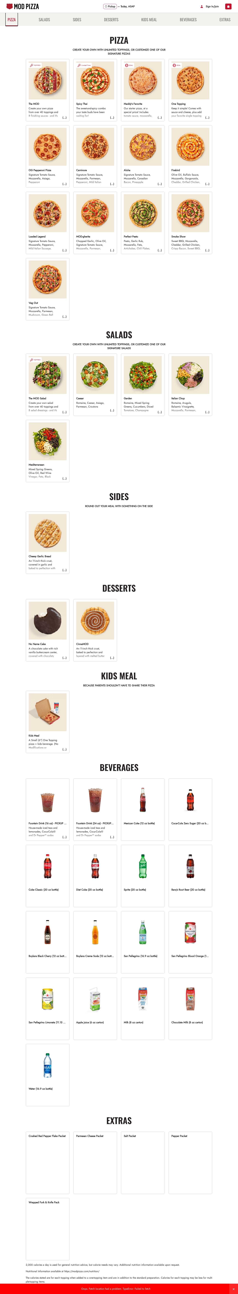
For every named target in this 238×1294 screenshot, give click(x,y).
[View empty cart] (228, 6)
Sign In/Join (212, 6)
